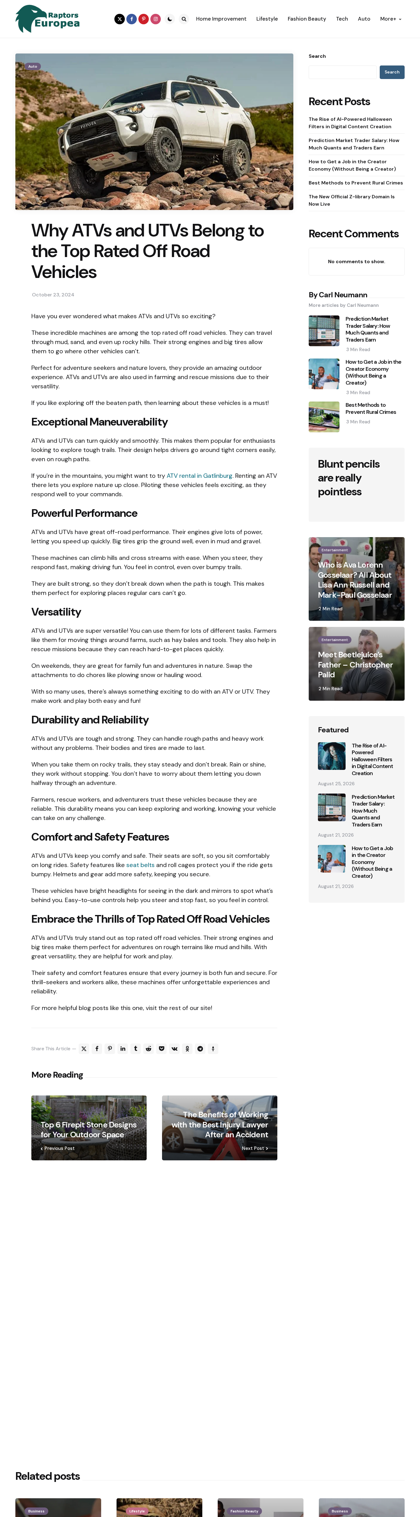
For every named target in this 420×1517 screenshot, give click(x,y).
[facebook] (131, 19)
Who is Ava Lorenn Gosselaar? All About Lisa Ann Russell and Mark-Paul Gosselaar (355, 580)
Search (317, 56)
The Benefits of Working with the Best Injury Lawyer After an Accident (220, 1125)
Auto (32, 66)
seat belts (140, 865)
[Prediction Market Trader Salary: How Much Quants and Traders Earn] (332, 807)
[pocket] (161, 1049)
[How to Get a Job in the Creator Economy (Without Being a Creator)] (332, 859)
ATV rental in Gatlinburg (199, 476)
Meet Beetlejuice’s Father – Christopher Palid (355, 665)
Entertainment (335, 550)
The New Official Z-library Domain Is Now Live (352, 200)
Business (36, 1511)
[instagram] (155, 19)
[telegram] (200, 1049)
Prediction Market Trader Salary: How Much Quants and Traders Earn (354, 144)
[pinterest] (143, 19)
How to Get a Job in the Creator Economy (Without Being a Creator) (352, 165)
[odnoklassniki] (187, 1049)
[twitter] (119, 19)
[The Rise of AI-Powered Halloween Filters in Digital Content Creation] (332, 756)
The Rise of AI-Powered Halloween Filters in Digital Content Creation (350, 123)
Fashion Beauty (244, 1511)
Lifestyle (137, 1511)
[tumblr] (135, 1049)
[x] (84, 1049)
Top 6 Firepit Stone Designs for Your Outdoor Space (89, 1130)
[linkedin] (122, 1049)
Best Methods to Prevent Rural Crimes (356, 183)
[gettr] (213, 1049)
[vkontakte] (174, 1049)
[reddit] (148, 1049)
